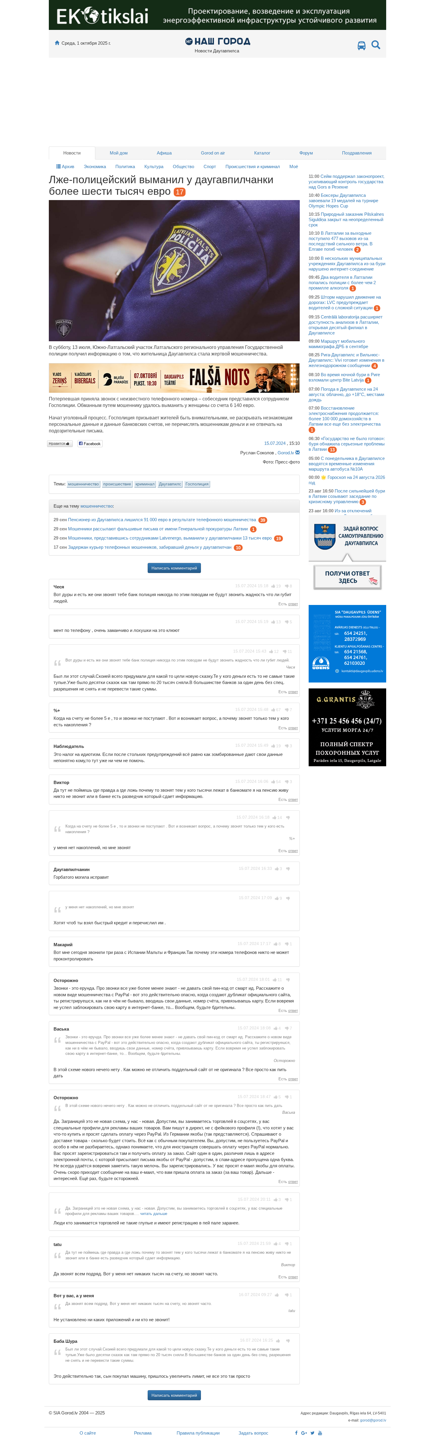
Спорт (210, 166)
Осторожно (284, 1060)
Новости (71, 152)
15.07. (275, 443)
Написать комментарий (174, 568)
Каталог (262, 152)
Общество (183, 166)
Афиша (164, 152)
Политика (125, 166)
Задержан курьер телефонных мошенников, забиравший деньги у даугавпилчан (149, 547)
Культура (153, 166)
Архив (67, 166)
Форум (306, 152)
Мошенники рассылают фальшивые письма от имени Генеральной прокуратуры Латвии (158, 528)
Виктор (287, 1265)
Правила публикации (198, 1432)
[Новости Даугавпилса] (217, 41)
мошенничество (83, 484)
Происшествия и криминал (252, 166)
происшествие (117, 484)
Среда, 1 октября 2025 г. (86, 43)
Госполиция (197, 484)
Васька (288, 1112)
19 (278, 538)
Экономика (95, 166)
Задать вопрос (253, 1432)
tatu (291, 1310)
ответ (293, 604)
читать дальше (153, 1213)
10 (238, 547)
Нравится (57, 444)
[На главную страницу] (57, 43)
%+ (291, 838)
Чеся (290, 667)
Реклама (143, 1432)
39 (262, 520)
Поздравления (357, 152)
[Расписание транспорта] (361, 47)
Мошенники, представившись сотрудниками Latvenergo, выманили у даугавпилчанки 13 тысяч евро (170, 537)
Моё (293, 166)
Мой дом (119, 152)
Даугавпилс (170, 484)
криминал (145, 484)
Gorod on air (213, 152)
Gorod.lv (286, 452)
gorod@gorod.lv (373, 1420)
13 (332, 449)
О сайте (88, 1432)
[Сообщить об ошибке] (297, 452)
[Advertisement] (217, 102)
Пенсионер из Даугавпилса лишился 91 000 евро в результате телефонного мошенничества (162, 519)
